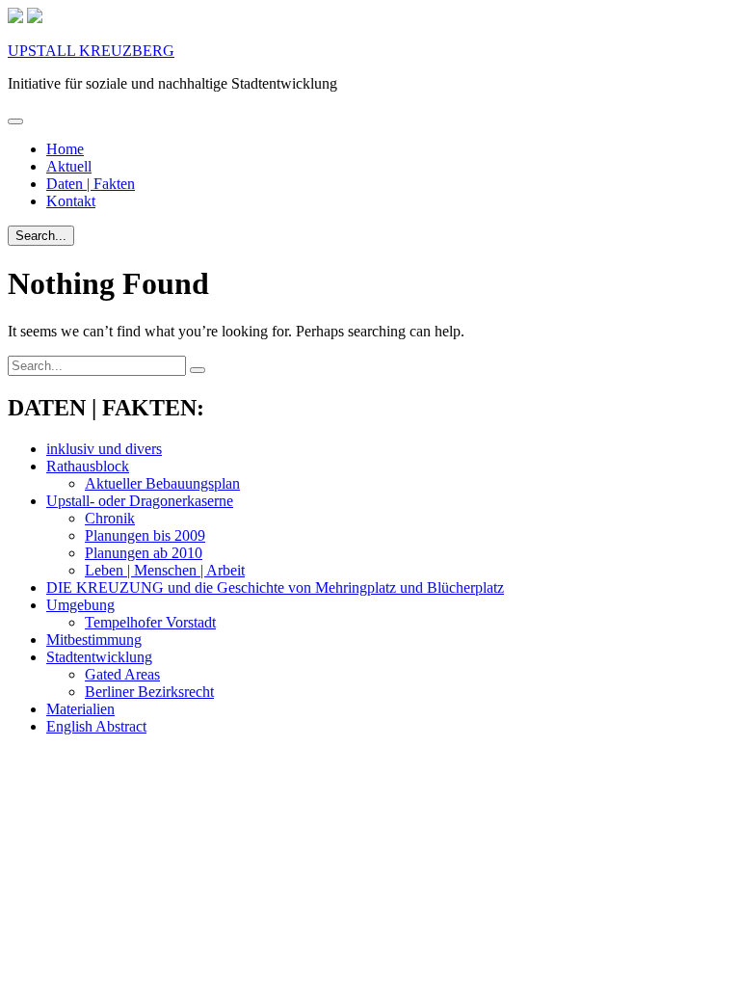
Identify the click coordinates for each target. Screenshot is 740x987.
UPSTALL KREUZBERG (91, 50)
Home (65, 149)
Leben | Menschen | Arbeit (165, 570)
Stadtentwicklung (99, 657)
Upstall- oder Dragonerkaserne (139, 501)
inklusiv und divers (104, 448)
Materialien (80, 709)
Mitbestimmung (94, 639)
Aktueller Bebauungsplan (162, 483)
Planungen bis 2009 (145, 535)
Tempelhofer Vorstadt (150, 622)
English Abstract (96, 726)
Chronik (110, 518)
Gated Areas (122, 674)
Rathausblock (87, 466)
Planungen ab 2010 (143, 553)
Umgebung (80, 605)
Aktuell (69, 166)
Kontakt (70, 201)
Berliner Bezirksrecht (149, 691)
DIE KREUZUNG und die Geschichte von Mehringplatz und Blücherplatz (275, 587)
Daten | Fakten (90, 183)
